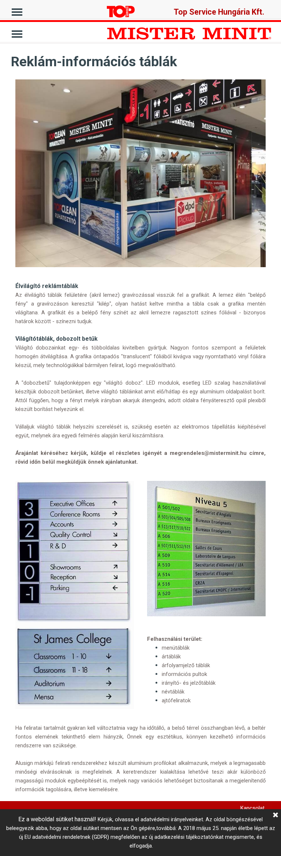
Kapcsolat (252, 808)
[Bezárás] (275, 815)
